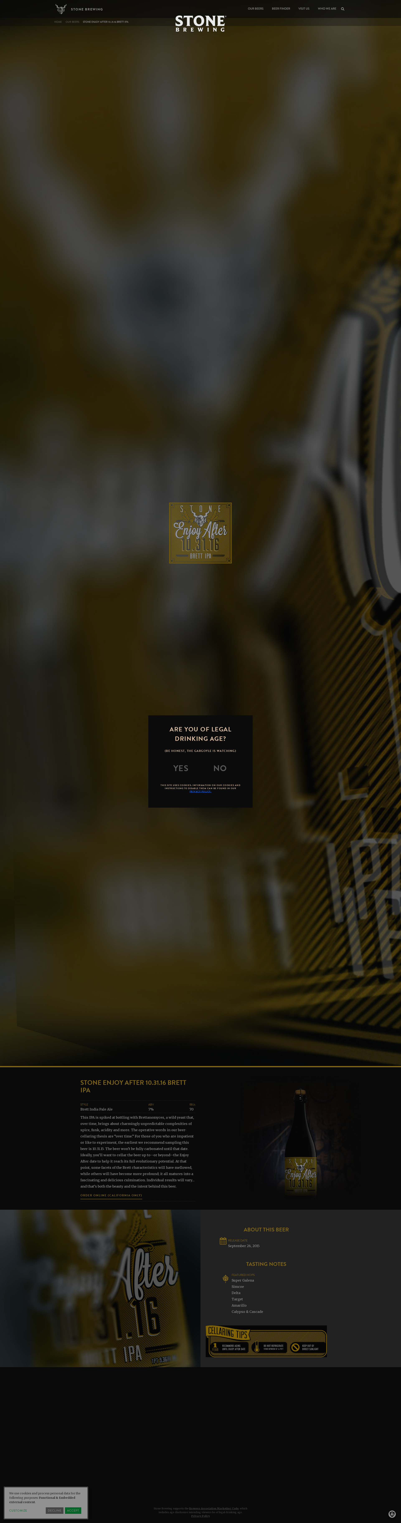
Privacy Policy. (201, 791)
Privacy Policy (200, 1516)
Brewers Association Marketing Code (214, 1508)
